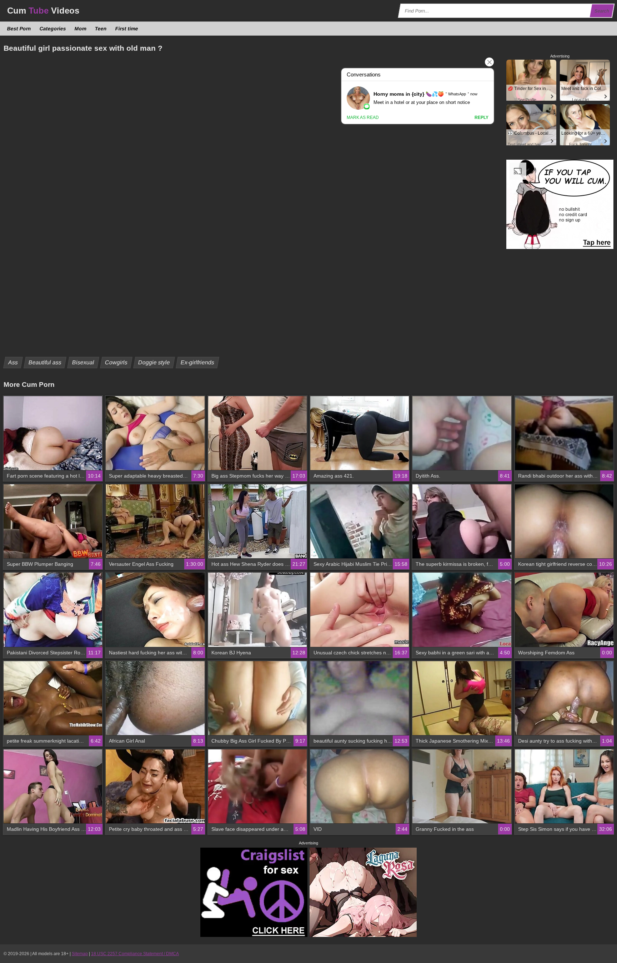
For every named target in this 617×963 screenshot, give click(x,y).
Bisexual (83, 362)
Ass (13, 362)
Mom (80, 28)
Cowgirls (116, 362)
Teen (101, 28)
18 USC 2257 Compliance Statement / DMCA (135, 953)
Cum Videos (43, 10)
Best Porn (19, 28)
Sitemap (80, 953)
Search (602, 11)
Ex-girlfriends (197, 362)
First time (127, 28)
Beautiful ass (45, 362)
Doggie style (154, 362)
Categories (53, 28)
